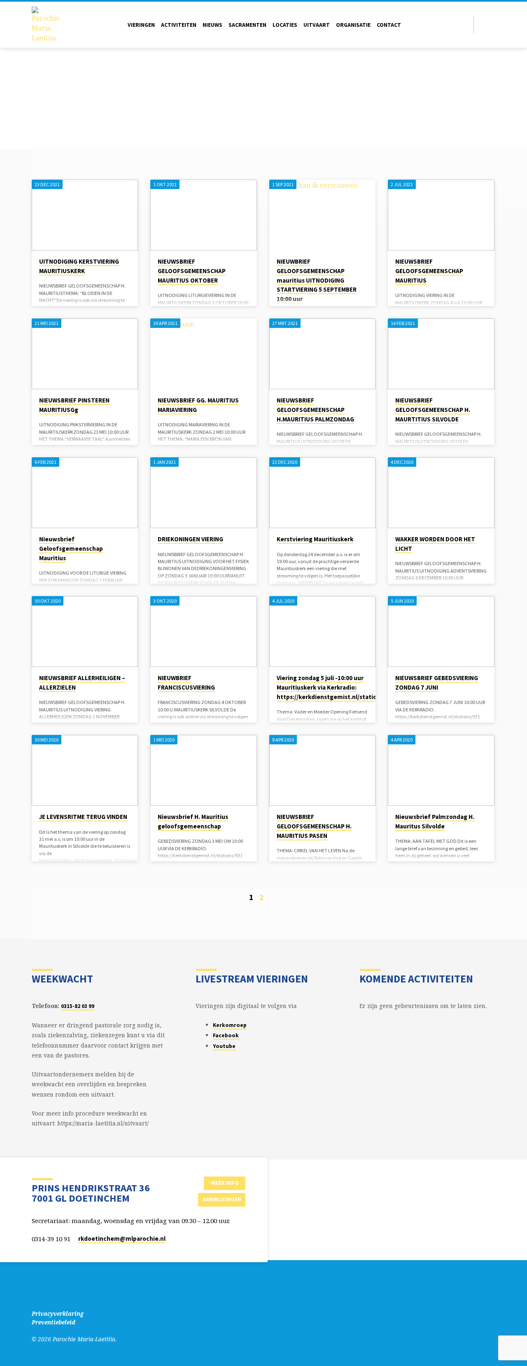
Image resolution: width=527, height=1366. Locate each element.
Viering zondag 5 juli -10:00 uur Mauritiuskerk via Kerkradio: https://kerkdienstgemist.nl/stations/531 (336, 687)
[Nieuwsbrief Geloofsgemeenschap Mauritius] (85, 492)
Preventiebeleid (53, 1322)
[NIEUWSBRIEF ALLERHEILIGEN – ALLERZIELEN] (85, 631)
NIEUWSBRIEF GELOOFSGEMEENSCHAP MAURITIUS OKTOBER (192, 270)
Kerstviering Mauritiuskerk (315, 539)
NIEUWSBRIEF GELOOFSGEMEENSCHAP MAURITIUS (429, 270)
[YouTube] (491, 24)
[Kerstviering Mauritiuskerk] (322, 492)
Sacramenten (247, 24)
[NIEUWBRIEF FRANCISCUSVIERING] (203, 631)
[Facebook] (482, 24)
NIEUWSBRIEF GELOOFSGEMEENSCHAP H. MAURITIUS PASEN (314, 826)
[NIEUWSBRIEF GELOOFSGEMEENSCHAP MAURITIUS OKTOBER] (203, 215)
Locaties (285, 24)
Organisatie (353, 24)
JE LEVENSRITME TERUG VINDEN (83, 817)
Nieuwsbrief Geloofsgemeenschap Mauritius (71, 548)
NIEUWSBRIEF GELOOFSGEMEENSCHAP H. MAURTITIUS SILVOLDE (432, 409)
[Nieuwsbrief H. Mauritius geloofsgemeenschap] (203, 770)
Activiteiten (178, 24)
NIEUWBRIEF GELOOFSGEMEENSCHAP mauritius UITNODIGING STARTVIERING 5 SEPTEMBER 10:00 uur (317, 280)
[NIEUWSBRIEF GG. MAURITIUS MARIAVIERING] (203, 353)
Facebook (226, 1035)
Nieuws (212, 24)
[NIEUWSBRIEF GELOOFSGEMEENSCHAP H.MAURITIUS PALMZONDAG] (322, 353)
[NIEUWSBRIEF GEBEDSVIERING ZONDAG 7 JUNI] (441, 631)
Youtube (224, 1046)
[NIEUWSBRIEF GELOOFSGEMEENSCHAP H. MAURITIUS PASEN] (322, 770)
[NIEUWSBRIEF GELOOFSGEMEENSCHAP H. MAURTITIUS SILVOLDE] (441, 353)
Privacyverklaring (58, 1313)
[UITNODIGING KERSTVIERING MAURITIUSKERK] (85, 215)
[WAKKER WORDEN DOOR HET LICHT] (441, 492)
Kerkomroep (230, 1025)
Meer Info (225, 1182)
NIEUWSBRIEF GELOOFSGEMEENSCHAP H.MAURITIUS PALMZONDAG (315, 409)
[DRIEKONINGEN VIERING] (203, 492)
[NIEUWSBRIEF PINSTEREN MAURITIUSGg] (85, 353)
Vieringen (141, 24)
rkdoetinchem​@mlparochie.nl (122, 1238)
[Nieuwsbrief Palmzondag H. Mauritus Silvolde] (441, 770)
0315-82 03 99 (77, 1006)
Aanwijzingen (222, 1199)
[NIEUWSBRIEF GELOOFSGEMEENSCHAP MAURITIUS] (441, 215)
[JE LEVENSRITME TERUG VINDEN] (85, 770)
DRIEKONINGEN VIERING (190, 539)
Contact (389, 24)
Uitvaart (316, 24)
